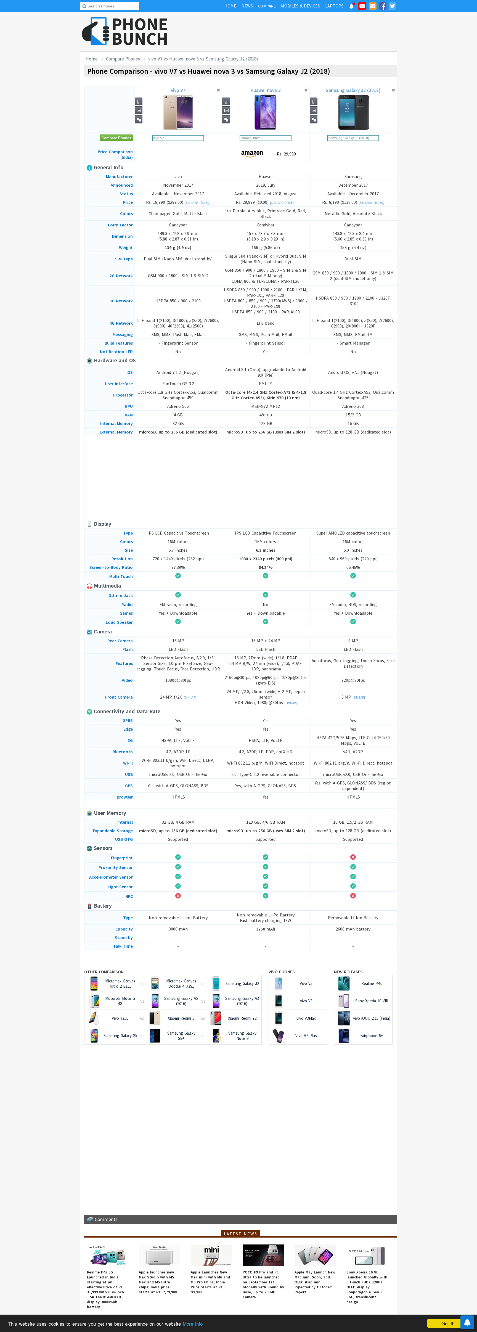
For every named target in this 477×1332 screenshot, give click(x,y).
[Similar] (190, 697)
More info (193, 1323)
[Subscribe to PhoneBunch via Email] (373, 6)
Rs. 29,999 (285, 154)
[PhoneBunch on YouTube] (362, 7)
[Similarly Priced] (197, 203)
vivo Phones (282, 971)
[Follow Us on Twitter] (392, 6)
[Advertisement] (296, 31)
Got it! (448, 1323)
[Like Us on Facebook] (382, 6)
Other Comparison (104, 971)
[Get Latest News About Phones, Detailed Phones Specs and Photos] (96, 31)
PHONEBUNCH (140, 31)
